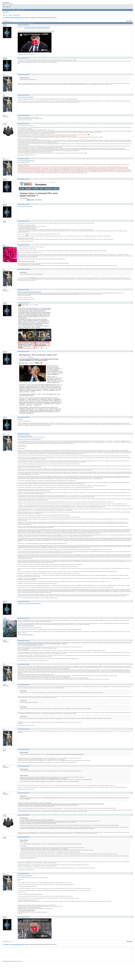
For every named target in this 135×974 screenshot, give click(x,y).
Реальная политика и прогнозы (17, 17)
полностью (48, 425)
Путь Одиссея (7, 17)
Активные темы (6, 12)
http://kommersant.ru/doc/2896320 (28, 625)
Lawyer (4, 221)
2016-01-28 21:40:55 (25, 749)
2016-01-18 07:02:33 (25, 417)
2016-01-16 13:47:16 (25, 302)
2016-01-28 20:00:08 (25, 684)
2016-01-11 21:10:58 (25, 123)
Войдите (10, 15)
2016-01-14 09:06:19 (25, 204)
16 (11, 21)
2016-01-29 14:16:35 (25, 873)
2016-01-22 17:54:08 (25, 618)
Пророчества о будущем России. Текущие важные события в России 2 (37, 26)
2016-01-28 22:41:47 (25, 792)
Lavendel (5, 123)
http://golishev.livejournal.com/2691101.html (25, 875)
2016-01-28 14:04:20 (25, 664)
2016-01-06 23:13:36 (25, 24)
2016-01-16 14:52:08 (25, 351)
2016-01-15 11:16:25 (25, 269)
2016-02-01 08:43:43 (25, 916)
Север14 (5, 618)
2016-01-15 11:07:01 (25, 244)
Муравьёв (5, 24)
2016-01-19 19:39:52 (25, 433)
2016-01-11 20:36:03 (25, 115)
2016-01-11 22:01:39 (25, 158)
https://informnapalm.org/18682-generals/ (25, 435)
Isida (4, 244)
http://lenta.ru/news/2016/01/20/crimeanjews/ (25, 634)
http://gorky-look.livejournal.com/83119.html (25, 206)
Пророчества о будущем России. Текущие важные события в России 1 (37, 28)
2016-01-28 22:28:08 (25, 766)
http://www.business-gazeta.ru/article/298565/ (25, 97)
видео (19, 63)
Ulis (3, 74)
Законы (37, 277)
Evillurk (4, 115)
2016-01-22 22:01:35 (25, 640)
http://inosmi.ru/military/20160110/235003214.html (26, 160)
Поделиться (20, 24)
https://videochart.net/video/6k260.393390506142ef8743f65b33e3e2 (29, 603)
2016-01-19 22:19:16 (25, 601)
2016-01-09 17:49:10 (25, 74)
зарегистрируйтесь (16, 15)
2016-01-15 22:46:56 (25, 289)
